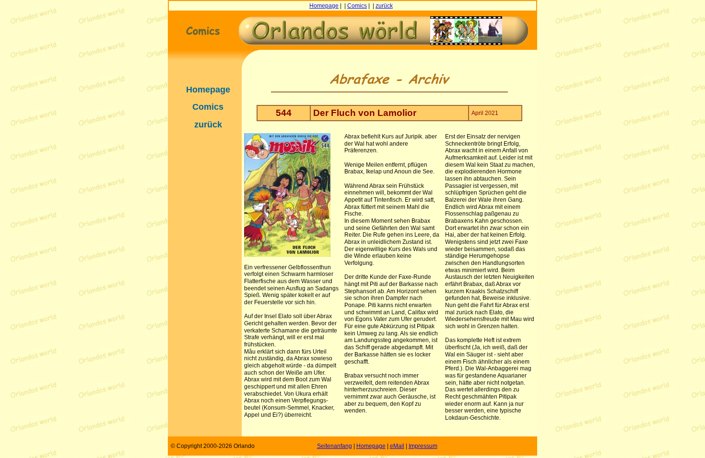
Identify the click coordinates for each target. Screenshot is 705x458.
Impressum (423, 446)
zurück (384, 5)
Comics (357, 5)
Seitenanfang (334, 446)
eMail (397, 446)
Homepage (324, 5)
